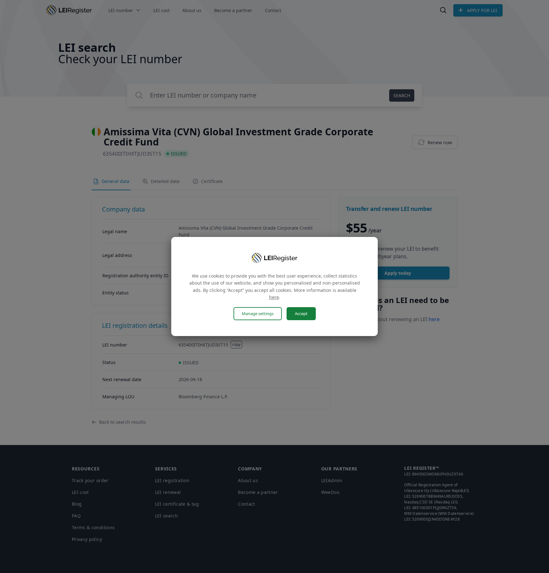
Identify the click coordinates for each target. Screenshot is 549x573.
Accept (301, 313)
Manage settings (258, 313)
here (274, 297)
